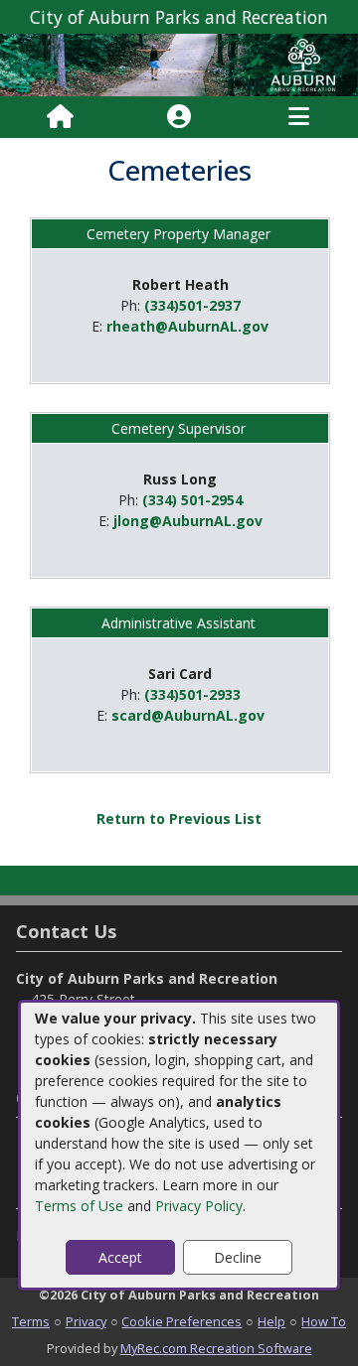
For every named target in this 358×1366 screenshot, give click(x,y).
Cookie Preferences (181, 1321)
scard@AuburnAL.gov (188, 715)
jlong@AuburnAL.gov (188, 520)
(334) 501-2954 (192, 499)
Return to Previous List (179, 818)
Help (271, 1321)
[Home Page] (60, 117)
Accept (120, 1257)
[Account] (179, 117)
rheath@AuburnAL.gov (187, 326)
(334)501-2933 (192, 694)
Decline (238, 1257)
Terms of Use (79, 1205)
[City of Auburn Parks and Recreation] (179, 64)
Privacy (86, 1321)
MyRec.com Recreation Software (216, 1348)
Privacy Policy (199, 1205)
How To (323, 1321)
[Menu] (298, 117)
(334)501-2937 (192, 305)
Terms (31, 1321)
